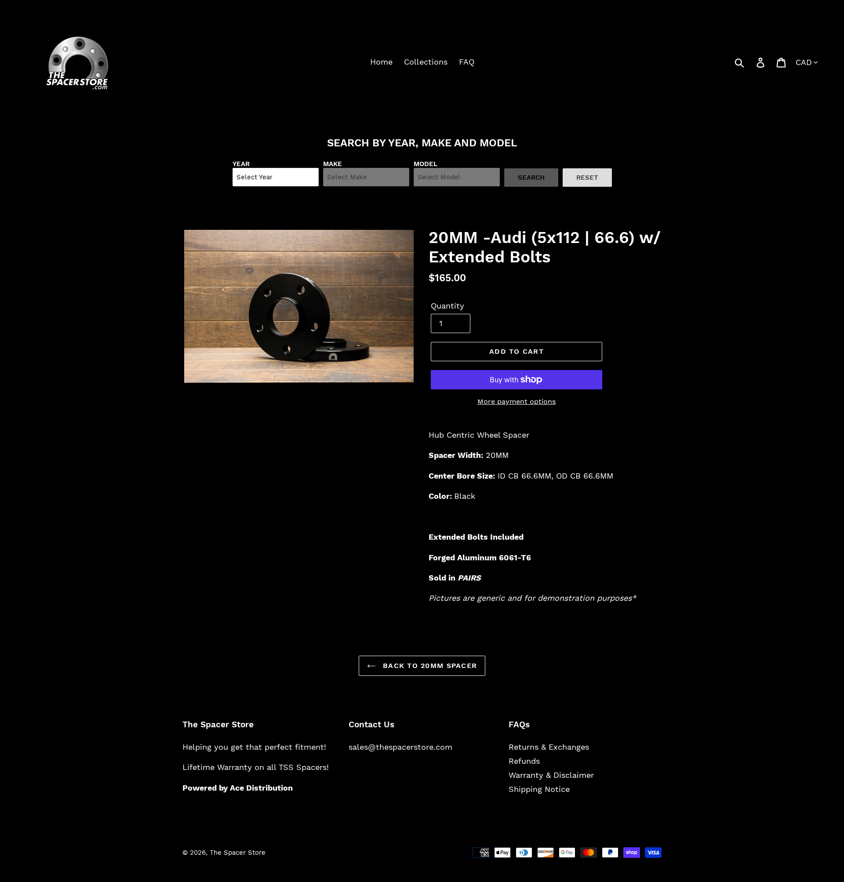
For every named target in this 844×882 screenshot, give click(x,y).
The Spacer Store (238, 853)
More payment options (516, 401)
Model (425, 164)
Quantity (447, 305)
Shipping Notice (539, 789)
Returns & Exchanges (549, 746)
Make (332, 164)
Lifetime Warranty (217, 767)
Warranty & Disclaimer (551, 775)
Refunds (524, 761)
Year (241, 164)
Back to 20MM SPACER (428, 665)
